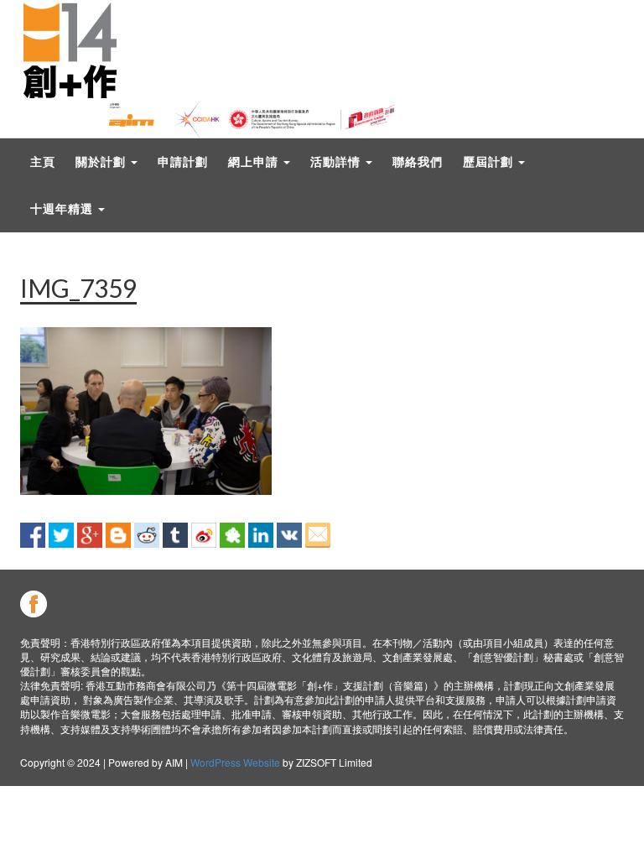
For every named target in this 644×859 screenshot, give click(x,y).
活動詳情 (337, 161)
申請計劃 (183, 161)
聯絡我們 (417, 161)
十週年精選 (63, 208)
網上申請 (255, 161)
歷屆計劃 (490, 161)
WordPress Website (235, 762)
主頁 (42, 161)
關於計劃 (102, 161)
